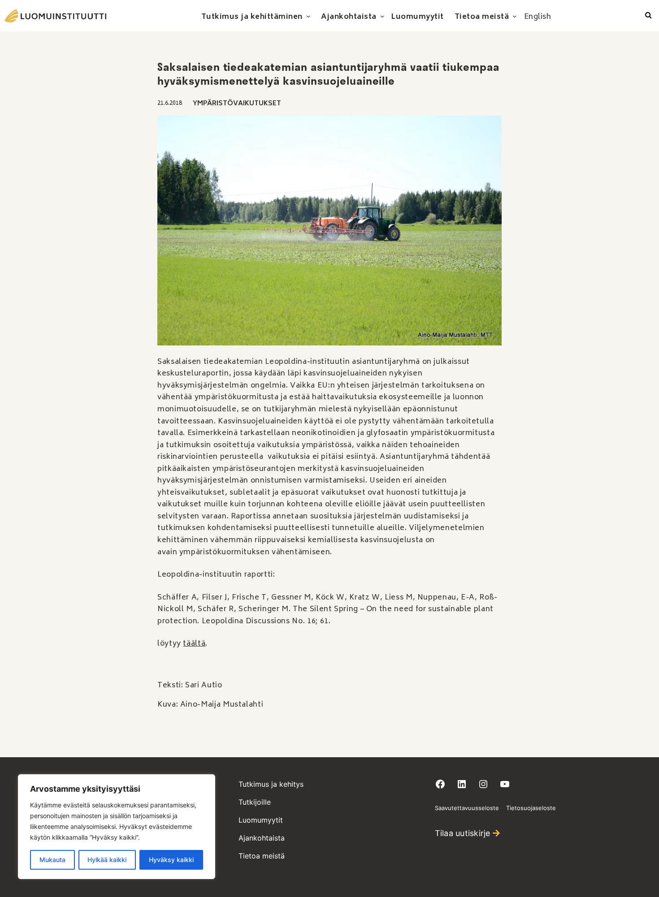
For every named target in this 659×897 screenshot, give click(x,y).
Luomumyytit (260, 819)
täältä (194, 644)
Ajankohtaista (261, 837)
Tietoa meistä (261, 855)
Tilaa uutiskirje (462, 833)
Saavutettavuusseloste (467, 807)
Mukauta (52, 859)
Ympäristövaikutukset (237, 103)
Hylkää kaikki (106, 859)
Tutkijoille (254, 802)
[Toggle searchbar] (648, 16)
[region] (116, 826)
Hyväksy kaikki (171, 859)
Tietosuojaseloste (531, 807)
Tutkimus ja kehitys (270, 784)
